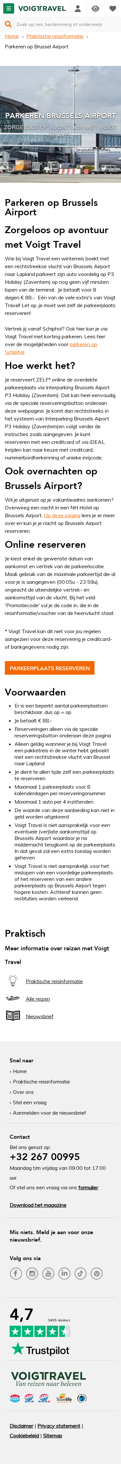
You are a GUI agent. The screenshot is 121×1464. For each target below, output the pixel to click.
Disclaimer (21, 1425)
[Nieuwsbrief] (13, 1022)
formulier (88, 1187)
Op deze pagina (62, 515)
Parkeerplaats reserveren (50, 668)
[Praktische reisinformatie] (13, 986)
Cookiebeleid (24, 1435)
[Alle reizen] (13, 1004)
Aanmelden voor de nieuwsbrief (49, 1112)
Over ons (23, 1092)
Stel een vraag (29, 1102)
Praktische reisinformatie (55, 36)
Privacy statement (58, 1425)
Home (12, 36)
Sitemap (52, 1435)
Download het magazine (38, 1205)
